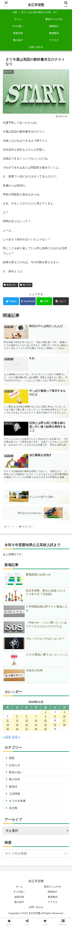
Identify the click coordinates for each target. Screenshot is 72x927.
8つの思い (19, 891)
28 (36, 729)
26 (17, 729)
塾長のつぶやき (52, 886)
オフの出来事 (17, 800)
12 (17, 720)
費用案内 (52, 896)
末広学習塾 (36, 5)
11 (7, 720)
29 (45, 729)
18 (7, 724)
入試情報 (14, 793)
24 (64, 724)
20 (26, 724)
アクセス (52, 902)
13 (26, 720)
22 (45, 724)
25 (7, 729)
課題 (12, 757)
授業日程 (19, 896)
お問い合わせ (36, 907)
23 (55, 724)
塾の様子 (19, 902)
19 (17, 724)
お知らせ (14, 765)
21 (36, 724)
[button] (61, 301)
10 (64, 716)
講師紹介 (52, 891)
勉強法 (13, 786)
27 (26, 729)
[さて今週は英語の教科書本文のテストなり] (44, 625)
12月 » (16, 736)
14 (36, 720)
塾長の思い (12, 285)
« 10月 (7, 736)
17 (64, 720)
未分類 (13, 808)
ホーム (19, 886)
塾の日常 (27, 285)
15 (45, 720)
